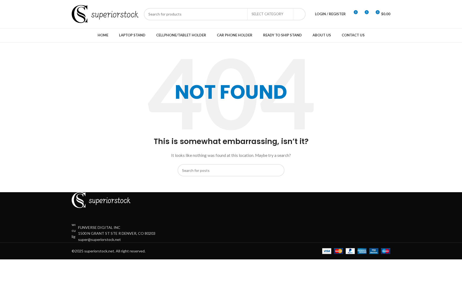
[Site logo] (105, 13)
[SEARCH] (299, 14)
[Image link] (101, 199)
